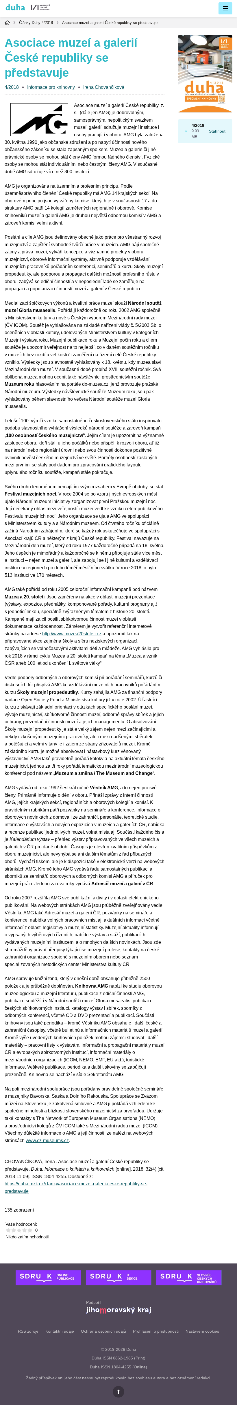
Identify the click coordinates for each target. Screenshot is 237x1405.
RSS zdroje (28, 1331)
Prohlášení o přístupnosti (156, 1331)
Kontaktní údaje (59, 1331)
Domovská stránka (7, 22)
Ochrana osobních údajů (103, 1331)
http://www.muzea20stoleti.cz (71, 633)
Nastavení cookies (202, 1331)
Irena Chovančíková (103, 87)
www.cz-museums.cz (47, 1140)
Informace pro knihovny (51, 87)
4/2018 (47, 22)
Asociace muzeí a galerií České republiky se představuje (110, 22)
